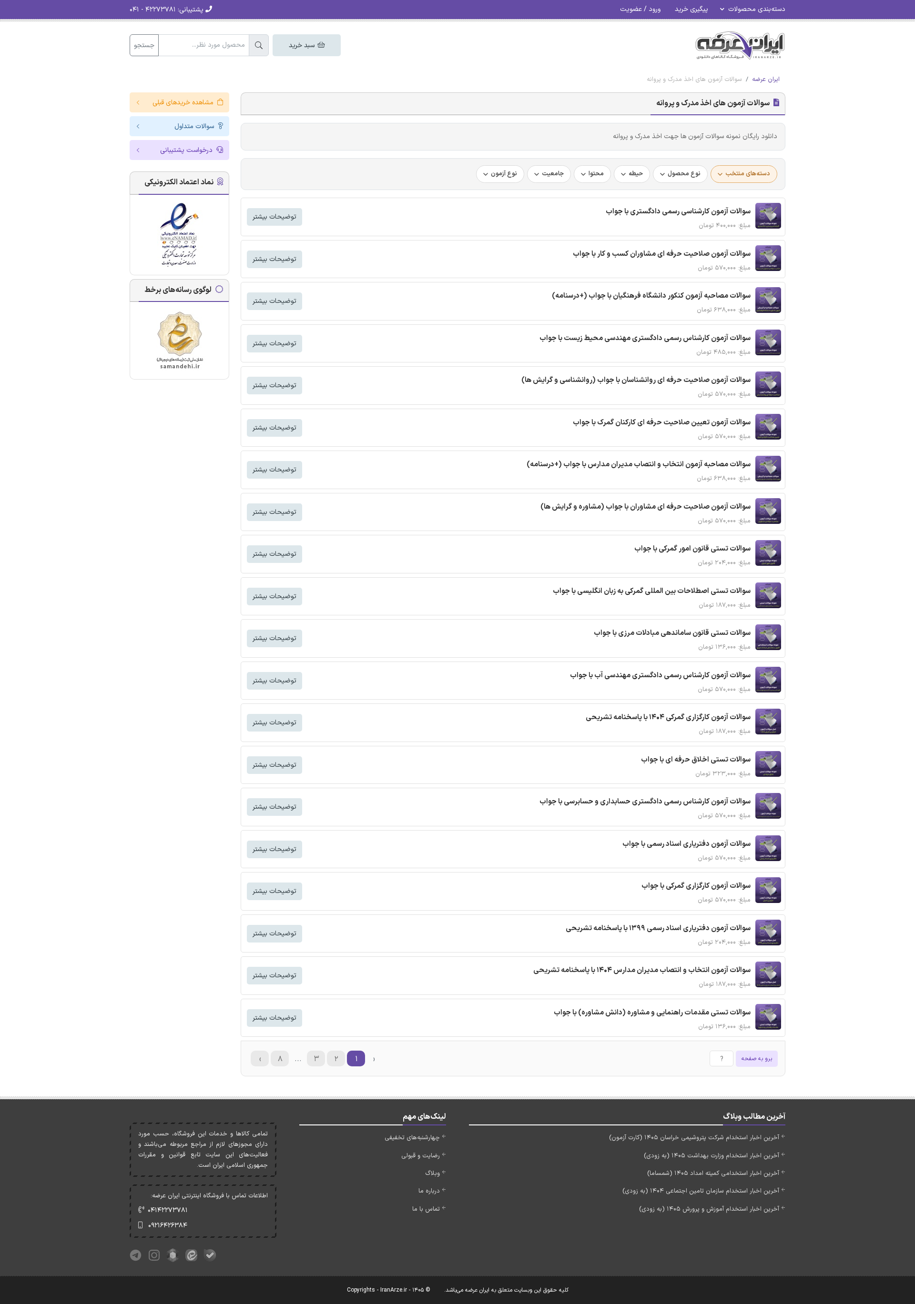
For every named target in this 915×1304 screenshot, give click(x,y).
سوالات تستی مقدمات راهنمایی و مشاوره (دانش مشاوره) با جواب (652, 1012)
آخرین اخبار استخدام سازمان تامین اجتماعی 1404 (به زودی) (700, 1191)
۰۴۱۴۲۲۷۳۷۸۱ (168, 1210)
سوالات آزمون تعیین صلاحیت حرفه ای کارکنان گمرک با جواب (662, 422)
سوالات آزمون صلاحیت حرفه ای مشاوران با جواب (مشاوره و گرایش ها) (645, 507)
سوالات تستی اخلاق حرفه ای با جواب (696, 759)
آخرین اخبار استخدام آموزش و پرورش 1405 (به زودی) (709, 1209)
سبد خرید (302, 45)
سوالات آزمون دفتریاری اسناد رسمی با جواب (686, 844)
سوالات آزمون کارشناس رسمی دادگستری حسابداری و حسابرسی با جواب (645, 801)
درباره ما (429, 1191)
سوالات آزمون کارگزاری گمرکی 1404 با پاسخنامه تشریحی (668, 717)
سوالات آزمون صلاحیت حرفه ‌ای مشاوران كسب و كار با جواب (662, 254)
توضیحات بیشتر (274, 217)
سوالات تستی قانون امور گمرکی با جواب (692, 548)
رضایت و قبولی (420, 1156)
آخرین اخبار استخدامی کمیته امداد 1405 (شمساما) (713, 1173)
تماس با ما (426, 1209)
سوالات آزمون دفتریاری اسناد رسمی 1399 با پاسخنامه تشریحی (658, 928)
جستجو (144, 45)
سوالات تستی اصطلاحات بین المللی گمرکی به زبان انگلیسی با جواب (652, 591)
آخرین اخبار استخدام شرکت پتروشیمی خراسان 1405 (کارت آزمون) (694, 1138)
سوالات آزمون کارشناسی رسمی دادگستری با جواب (678, 211)
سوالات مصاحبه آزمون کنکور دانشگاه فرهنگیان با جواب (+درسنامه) (651, 296)
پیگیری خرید (691, 9)
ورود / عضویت (640, 9)
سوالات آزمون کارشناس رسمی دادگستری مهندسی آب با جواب (660, 675)
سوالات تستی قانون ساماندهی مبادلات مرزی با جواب (672, 633)
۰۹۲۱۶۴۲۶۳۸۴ (167, 1226)
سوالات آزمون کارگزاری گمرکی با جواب (696, 886)
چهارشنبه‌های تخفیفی (412, 1138)
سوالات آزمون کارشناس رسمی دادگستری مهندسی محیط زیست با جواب (645, 338)
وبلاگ (432, 1173)
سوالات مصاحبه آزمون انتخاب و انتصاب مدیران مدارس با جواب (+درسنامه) (639, 464)
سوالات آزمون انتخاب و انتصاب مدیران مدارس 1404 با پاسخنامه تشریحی (642, 970)
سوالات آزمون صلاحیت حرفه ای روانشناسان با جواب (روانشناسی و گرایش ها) (636, 380)
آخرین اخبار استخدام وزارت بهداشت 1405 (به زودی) (711, 1156)
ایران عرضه (766, 79)
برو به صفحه (757, 1058)
